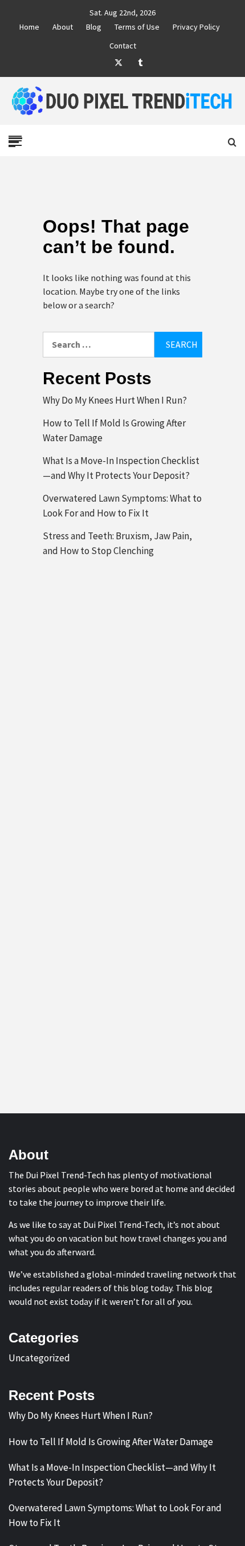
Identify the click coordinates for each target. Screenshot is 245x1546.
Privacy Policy (196, 25)
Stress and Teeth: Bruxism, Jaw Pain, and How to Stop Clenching (117, 543)
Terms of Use (137, 25)
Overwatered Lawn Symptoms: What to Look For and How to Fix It (122, 505)
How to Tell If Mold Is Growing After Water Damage (114, 430)
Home (29, 25)
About (62, 25)
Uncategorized (39, 1358)
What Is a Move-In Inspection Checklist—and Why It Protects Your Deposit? (121, 468)
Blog (93, 25)
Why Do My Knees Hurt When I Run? (115, 400)
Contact (122, 43)
